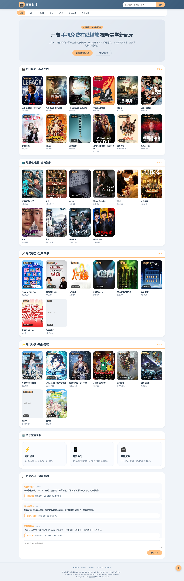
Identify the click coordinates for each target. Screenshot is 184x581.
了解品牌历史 (103, 53)
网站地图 (76, 567)
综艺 (51, 13)
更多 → (159, 69)
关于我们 (85, 13)
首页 (21, 13)
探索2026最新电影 (82, 53)
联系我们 (92, 567)
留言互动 (72, 13)
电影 (30, 13)
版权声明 (100, 567)
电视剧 (41, 13)
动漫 (61, 13)
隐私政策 (108, 567)
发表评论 (154, 553)
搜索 (160, 5)
